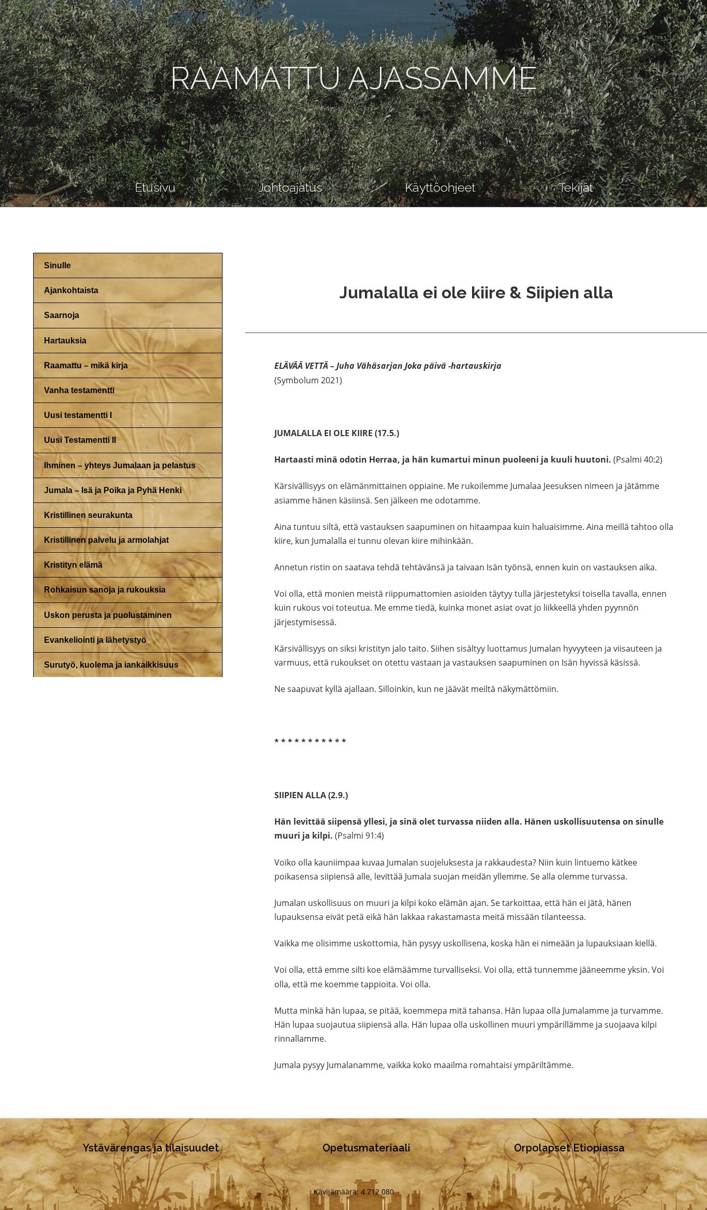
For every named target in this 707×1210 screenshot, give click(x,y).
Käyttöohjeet (440, 187)
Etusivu (155, 187)
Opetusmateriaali (366, 1148)
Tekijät (575, 187)
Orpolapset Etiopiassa (569, 1148)
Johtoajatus (290, 187)
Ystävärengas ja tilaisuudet (151, 1148)
